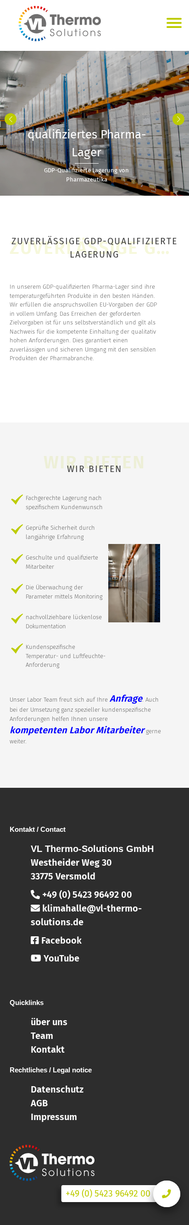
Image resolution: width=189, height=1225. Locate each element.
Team (42, 1035)
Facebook (60, 940)
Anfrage (126, 698)
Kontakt (48, 1049)
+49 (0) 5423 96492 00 (86, 894)
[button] (178, 119)
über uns (49, 1021)
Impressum (54, 1116)
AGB (39, 1103)
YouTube (60, 958)
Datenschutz (57, 1089)
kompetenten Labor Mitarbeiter (77, 730)
